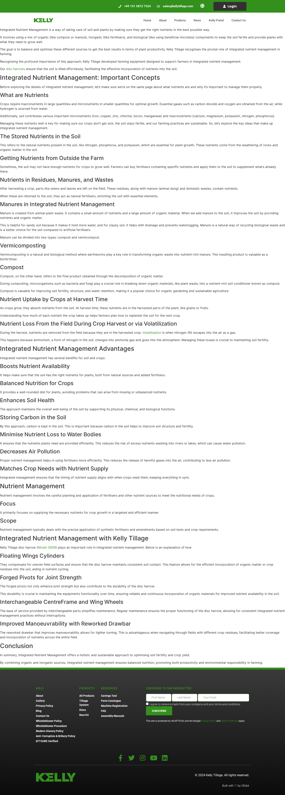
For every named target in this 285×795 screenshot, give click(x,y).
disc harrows (16, 69)
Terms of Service (229, 721)
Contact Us (238, 20)
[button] (202, 6)
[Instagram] (142, 758)
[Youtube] (153, 758)
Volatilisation (151, 332)
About (163, 20)
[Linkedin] (165, 758)
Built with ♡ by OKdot (235, 785)
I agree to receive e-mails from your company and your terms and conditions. (195, 704)
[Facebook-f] (120, 758)
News (197, 20)
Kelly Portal (216, 20)
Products (180, 20)
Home (147, 20)
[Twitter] (131, 758)
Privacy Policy (208, 721)
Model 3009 (47, 547)
